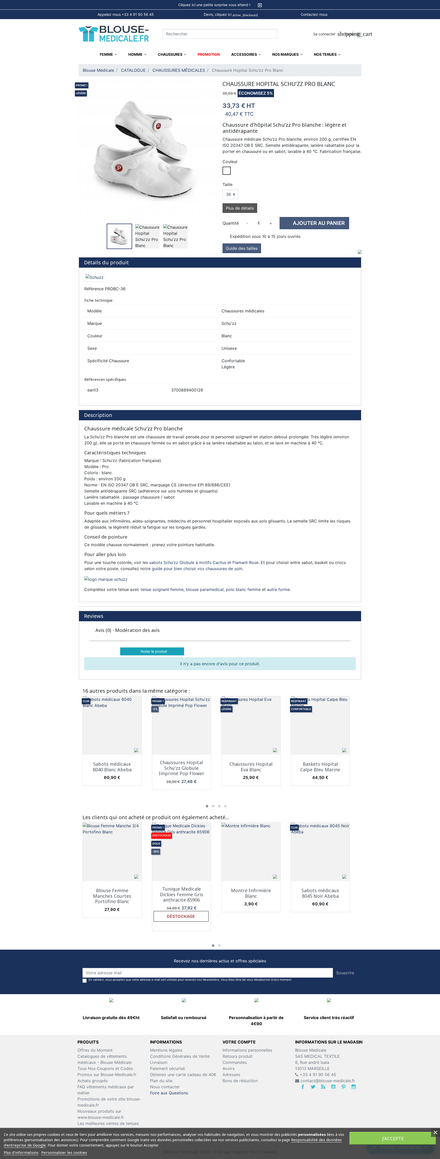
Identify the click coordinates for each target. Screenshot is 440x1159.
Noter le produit (152, 651)
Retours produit (238, 1056)
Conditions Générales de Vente (180, 1056)
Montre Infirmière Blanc (251, 893)
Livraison (158, 1062)
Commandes (235, 1062)
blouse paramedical (205, 589)
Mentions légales (166, 1050)
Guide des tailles (242, 248)
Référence (94, 288)
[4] (343, 640)
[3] (336, 640)
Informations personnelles (247, 1050)
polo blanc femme (243, 589)
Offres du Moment (95, 1050)
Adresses (231, 1074)
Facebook (303, 1087)
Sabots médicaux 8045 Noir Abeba (320, 893)
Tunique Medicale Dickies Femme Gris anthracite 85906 (181, 894)
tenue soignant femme (162, 589)
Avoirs (229, 1068)
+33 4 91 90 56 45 (317, 1074)
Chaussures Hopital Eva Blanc (250, 767)
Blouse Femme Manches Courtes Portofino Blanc (112, 895)
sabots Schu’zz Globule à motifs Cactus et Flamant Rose (203, 562)
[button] (207, 806)
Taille (227, 184)
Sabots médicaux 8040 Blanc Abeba (112, 767)
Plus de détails (240, 208)
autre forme (278, 589)
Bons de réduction (240, 1080)
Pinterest (343, 1087)
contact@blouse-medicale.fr (327, 1080)
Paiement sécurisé (167, 1068)
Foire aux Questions (169, 1092)
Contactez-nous (314, 14)
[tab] (220, 5)
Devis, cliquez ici (231, 14)
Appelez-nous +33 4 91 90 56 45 (126, 14)
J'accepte (393, 1138)
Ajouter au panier (315, 223)
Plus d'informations (21, 1152)
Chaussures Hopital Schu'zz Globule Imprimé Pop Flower (181, 767)
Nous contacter (165, 1086)
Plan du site (161, 1080)
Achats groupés (92, 1080)
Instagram (354, 1087)
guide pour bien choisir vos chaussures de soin (197, 568)
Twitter (313, 1087)
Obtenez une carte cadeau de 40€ (183, 1074)
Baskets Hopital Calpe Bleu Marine (320, 767)
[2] (330, 640)
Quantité (231, 223)
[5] (349, 640)
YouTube (333, 1087)
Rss (323, 1087)
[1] (324, 640)
